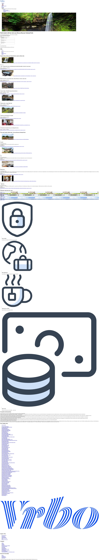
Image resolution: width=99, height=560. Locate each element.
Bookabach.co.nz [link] (4, 557)
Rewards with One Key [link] (5, 539)
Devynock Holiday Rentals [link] (5, 435)
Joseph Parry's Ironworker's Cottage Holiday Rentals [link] (8, 462)
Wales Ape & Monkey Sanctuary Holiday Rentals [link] (8, 453)
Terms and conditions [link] (4, 546)
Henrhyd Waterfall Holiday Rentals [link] (6, 451)
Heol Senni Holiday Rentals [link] (5, 436)
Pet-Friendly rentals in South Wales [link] (6, 481)
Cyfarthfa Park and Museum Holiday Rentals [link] (7, 434)
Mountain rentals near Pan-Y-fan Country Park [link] (7, 469)
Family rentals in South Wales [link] (5, 482)
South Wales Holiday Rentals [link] (5, 445)
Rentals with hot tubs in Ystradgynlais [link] (6, 466)
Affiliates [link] (3, 544)
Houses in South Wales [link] (5, 483)
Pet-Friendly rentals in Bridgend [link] (6, 491)
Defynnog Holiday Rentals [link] (5, 426)
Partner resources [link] (4, 537)
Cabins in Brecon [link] (4, 495)
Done (1, 48)
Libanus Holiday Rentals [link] (5, 455)
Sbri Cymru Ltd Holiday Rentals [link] (6, 447)
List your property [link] (4, 535)
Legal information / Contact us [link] (5, 550)
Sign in (4, 9)
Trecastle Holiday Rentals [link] (5, 443)
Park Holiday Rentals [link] (4, 444)
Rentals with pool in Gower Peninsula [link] (6, 476)
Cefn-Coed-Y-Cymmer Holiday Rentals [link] (7, 460)
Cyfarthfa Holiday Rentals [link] (5, 427)
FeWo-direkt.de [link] (4, 556)
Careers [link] (3, 543)
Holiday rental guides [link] (4, 538)
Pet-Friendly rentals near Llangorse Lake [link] (7, 467)
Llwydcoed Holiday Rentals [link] (5, 463)
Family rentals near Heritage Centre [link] (6, 486)
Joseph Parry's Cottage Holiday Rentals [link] (6, 459)
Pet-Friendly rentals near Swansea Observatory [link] (7, 492)
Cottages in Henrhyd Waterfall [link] (5, 489)
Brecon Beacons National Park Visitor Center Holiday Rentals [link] (9, 440)
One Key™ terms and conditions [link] (6, 545)
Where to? (1, 35)
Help (2, 6)
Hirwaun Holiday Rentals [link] (5, 433)
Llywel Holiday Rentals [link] (5, 454)
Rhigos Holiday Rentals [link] (5, 446)
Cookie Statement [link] (4, 548)
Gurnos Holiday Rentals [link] (5, 452)
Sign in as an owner (5, 10)
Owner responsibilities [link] (4, 551)
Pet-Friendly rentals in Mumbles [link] (6, 493)
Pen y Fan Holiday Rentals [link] (5, 456)
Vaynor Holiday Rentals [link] (5, 461)
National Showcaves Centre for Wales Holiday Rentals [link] (8, 442)
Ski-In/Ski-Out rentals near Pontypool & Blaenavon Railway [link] (9, 488)
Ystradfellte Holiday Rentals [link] (5, 441)
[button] (49, 423)
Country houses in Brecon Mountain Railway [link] (7, 468)
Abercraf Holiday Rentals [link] (5, 432)
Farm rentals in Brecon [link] (4, 494)
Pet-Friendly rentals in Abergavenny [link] (6, 473)
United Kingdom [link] (4, 53)
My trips (3, 7)
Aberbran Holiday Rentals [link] (5, 448)
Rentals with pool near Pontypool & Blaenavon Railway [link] (9, 487)
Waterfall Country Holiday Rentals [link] (6, 430)
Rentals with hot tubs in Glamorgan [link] (6, 490)
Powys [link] (3, 52)
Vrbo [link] (2, 555)
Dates (1, 36)
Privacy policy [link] (3, 547)
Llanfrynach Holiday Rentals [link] (5, 429)
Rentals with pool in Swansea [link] (5, 465)
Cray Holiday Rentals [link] (4, 437)
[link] (9, 11)
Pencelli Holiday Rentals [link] (5, 449)
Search (1, 49)
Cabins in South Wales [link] (4, 484)
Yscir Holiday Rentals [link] (4, 438)
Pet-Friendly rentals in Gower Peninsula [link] (7, 475)
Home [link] (2, 50)
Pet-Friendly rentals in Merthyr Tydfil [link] (6, 470)
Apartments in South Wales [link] (5, 477)
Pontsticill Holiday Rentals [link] (5, 457)
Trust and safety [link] (4, 536)
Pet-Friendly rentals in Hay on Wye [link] (6, 485)
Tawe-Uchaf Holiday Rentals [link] (5, 458)
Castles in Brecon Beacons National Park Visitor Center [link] (8, 471)
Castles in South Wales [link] (4, 479)
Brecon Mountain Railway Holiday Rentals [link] (7, 439)
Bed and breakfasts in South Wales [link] (6, 478)
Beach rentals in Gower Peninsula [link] (6, 474)
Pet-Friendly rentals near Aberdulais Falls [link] (7, 472)
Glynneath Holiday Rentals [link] (5, 431)
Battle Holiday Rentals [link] (4, 428)
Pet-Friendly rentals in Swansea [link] (6, 464)
